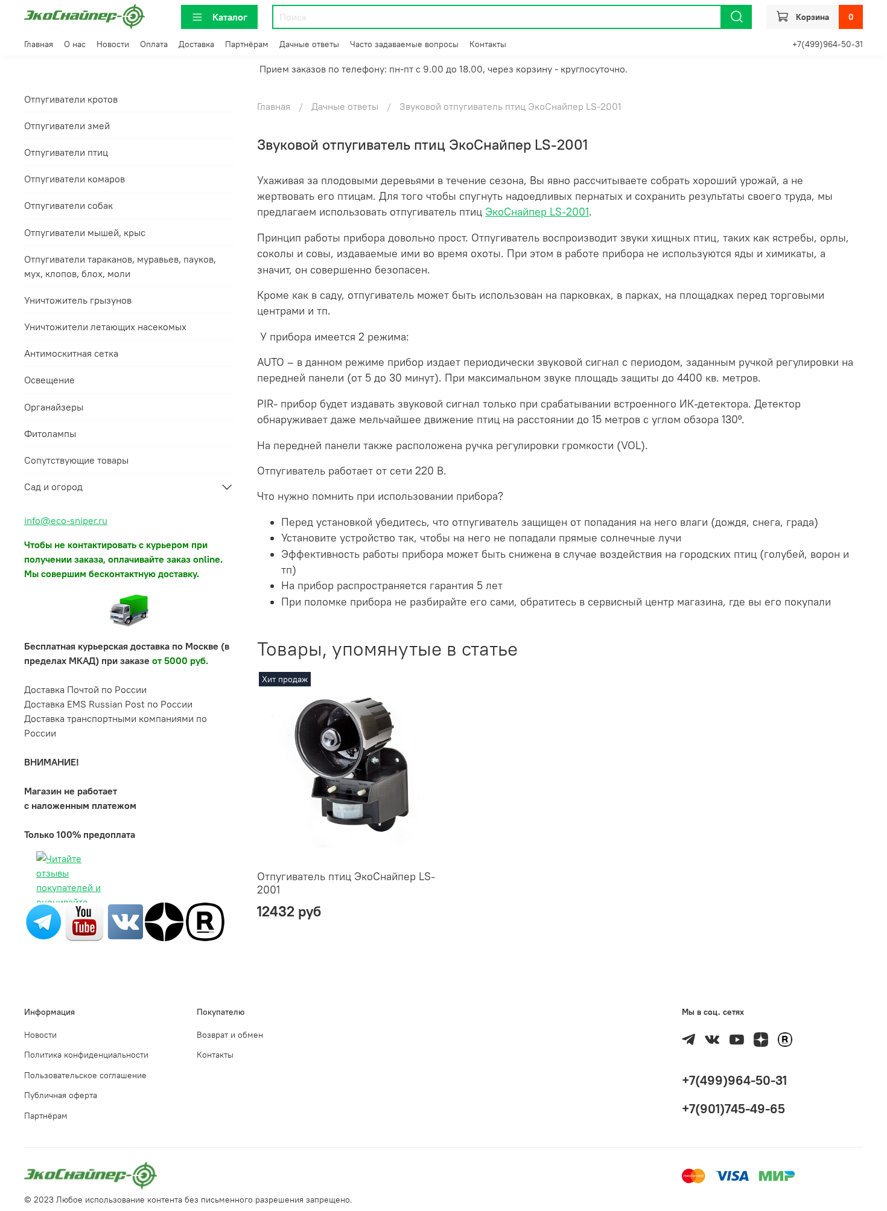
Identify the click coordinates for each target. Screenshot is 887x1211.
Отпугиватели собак (68, 205)
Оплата (154, 44)
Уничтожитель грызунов (78, 300)
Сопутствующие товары (76, 460)
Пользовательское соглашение (85, 1075)
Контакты (487, 44)
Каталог (229, 17)
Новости (113, 44)
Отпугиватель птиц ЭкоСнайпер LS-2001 (346, 883)
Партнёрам (247, 44)
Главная (38, 44)
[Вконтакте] (125, 921)
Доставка (196, 44)
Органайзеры (53, 407)
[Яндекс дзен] (164, 921)
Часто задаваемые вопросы (404, 44)
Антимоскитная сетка (71, 353)
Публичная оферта (60, 1095)
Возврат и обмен (230, 1034)
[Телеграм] (43, 921)
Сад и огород (53, 487)
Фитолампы (50, 433)
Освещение (49, 380)
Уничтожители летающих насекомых (105, 327)
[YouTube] (84, 921)
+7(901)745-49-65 (733, 1109)
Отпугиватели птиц (66, 152)
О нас (75, 44)
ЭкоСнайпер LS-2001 (537, 212)
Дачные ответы (309, 44)
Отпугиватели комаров (74, 179)
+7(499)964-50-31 (827, 44)
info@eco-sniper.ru (65, 520)
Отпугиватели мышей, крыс (84, 232)
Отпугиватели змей (67, 126)
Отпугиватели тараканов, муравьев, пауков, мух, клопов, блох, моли (120, 266)
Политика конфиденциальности (86, 1054)
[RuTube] (205, 921)
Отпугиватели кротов (71, 99)
